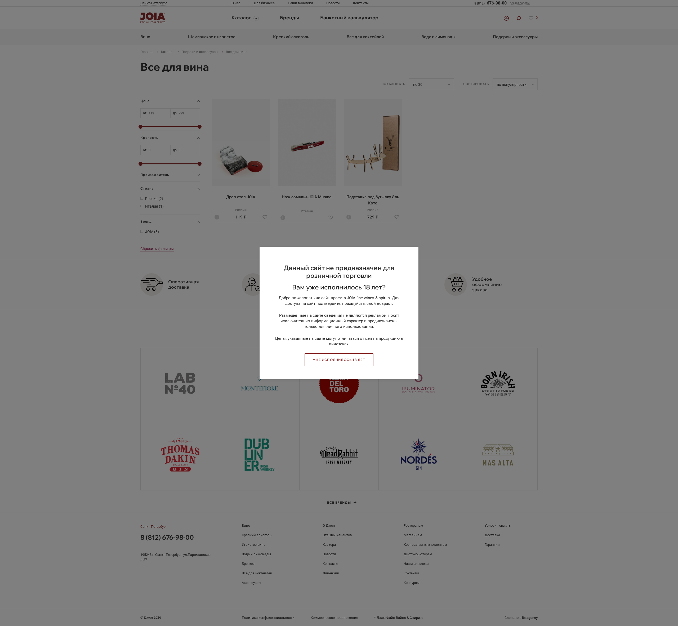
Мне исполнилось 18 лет (339, 360)
